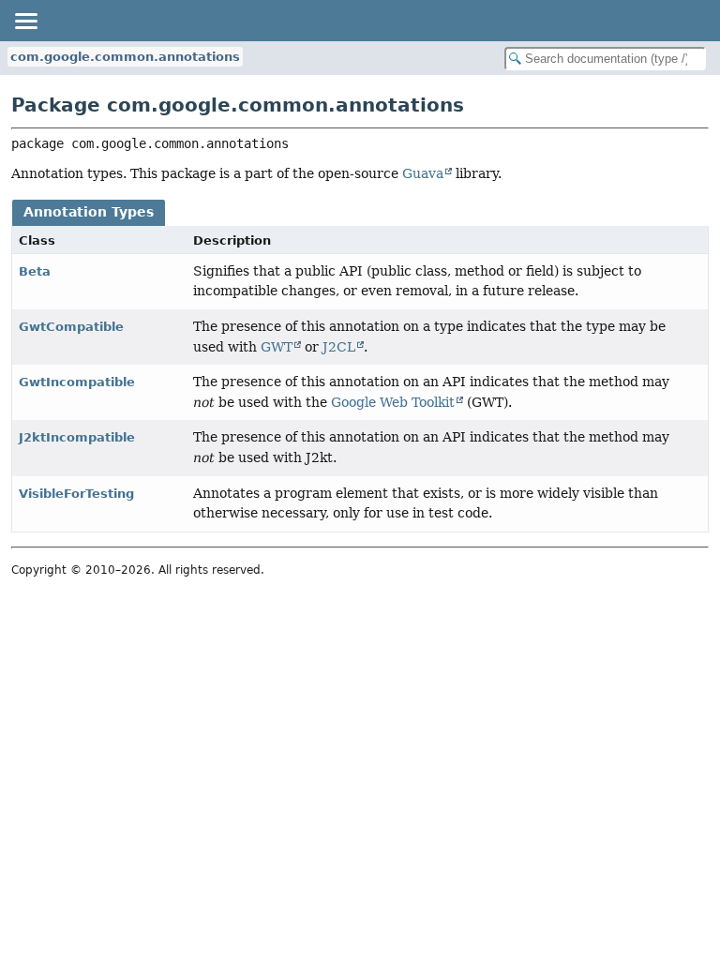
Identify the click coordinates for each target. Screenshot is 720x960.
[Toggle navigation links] (25, 21)
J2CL (338, 346)
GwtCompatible (71, 327)
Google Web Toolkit (393, 402)
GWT (276, 346)
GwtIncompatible (77, 382)
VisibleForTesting (76, 494)
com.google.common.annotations (125, 57)
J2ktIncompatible (77, 437)
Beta (35, 271)
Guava (422, 173)
